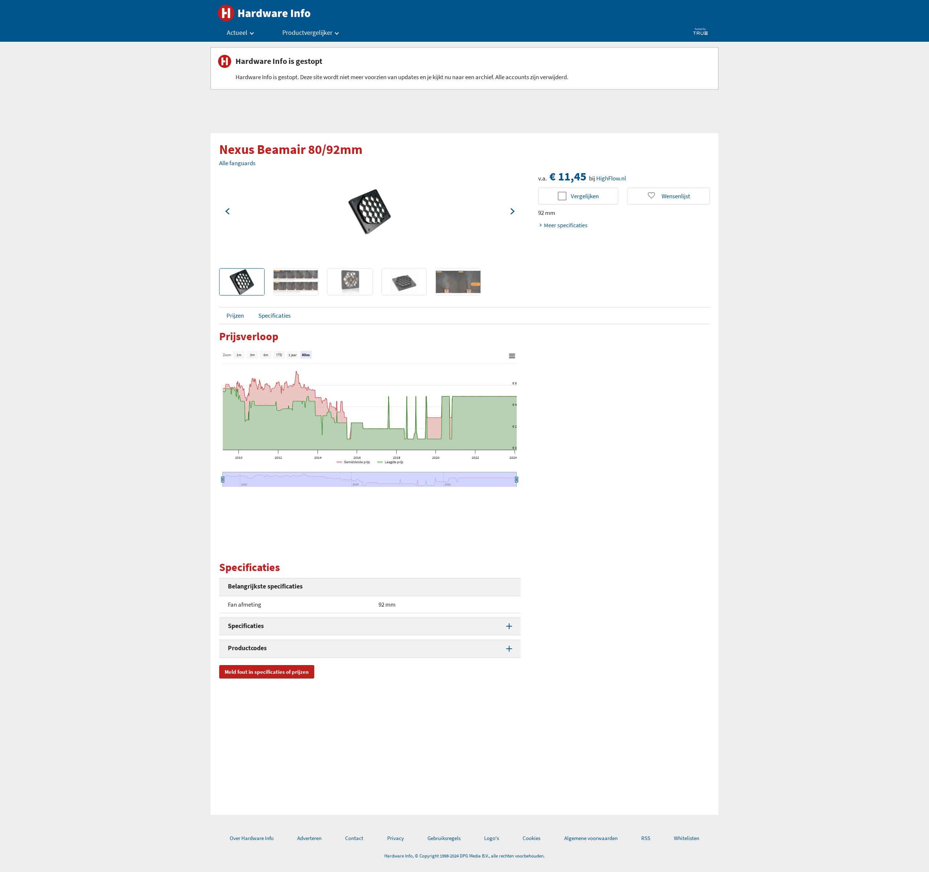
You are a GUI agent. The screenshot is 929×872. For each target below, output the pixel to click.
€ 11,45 (567, 176)
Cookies (531, 838)
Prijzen (235, 315)
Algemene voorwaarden (591, 838)
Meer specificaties (566, 225)
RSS (645, 838)
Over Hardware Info (252, 838)
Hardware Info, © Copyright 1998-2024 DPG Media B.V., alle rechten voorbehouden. (464, 856)
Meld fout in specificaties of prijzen (267, 671)
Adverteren (309, 838)
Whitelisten (686, 838)
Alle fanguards (237, 163)
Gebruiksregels (444, 838)
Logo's (491, 838)
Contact (354, 838)
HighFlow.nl (611, 178)
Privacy (395, 838)
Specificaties (274, 315)
